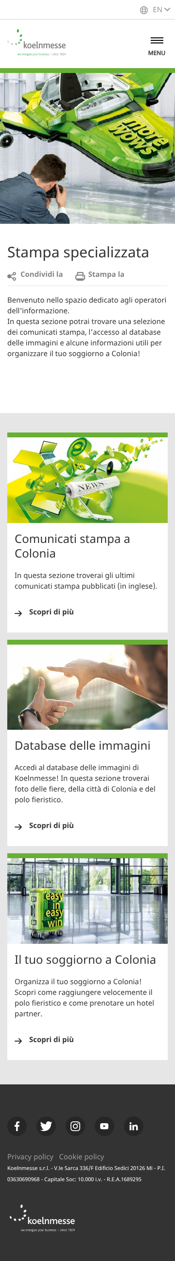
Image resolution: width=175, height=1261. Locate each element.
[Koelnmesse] (47, 1223)
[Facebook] (17, 1126)
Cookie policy (82, 1157)
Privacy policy (30, 1157)
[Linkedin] (133, 1126)
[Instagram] (75, 1126)
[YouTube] (104, 1126)
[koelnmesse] (41, 43)
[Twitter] (46, 1126)
